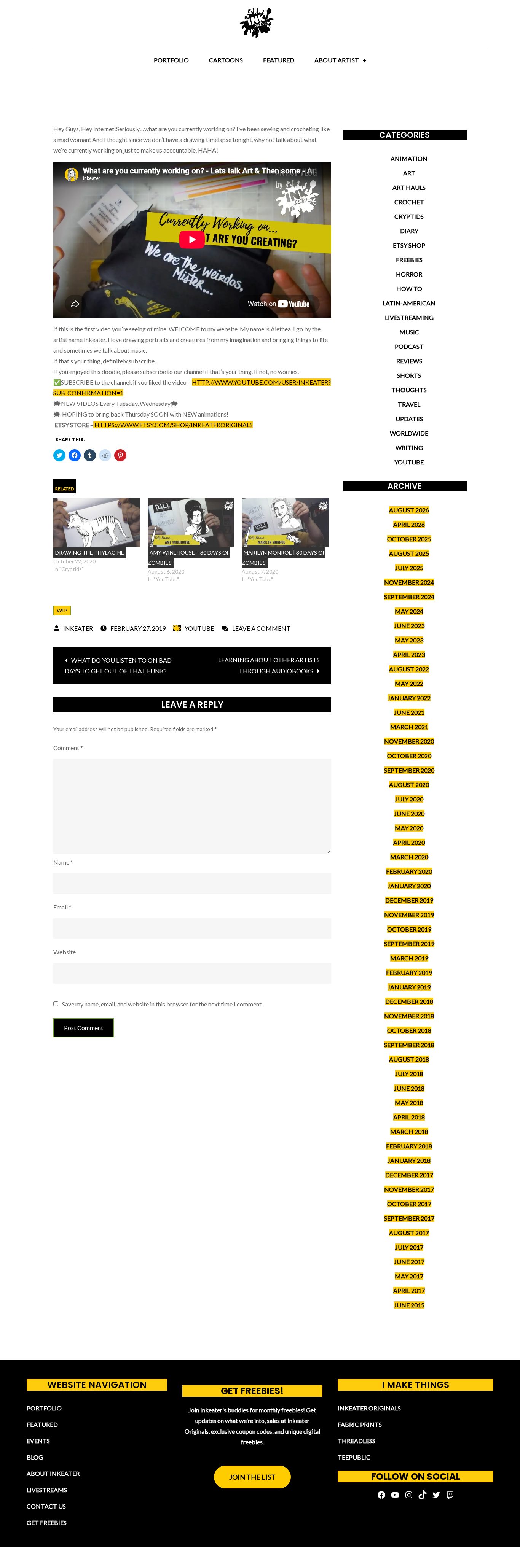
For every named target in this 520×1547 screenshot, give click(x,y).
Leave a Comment (261, 628)
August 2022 (409, 669)
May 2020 (409, 828)
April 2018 (409, 1117)
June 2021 (409, 712)
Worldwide (409, 433)
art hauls (409, 187)
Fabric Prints (360, 1424)
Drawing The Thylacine (89, 552)
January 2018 (409, 1160)
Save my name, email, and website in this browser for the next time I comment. (162, 1004)
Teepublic (354, 1457)
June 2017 (409, 1261)
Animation (409, 158)
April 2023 (409, 654)
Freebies (409, 259)
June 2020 (409, 813)
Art (409, 172)
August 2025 (409, 553)
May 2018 (409, 1102)
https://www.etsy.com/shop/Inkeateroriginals (173, 424)
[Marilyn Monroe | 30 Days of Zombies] (285, 522)
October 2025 (409, 538)
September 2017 (409, 1218)
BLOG (35, 1457)
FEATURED (278, 60)
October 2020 (409, 755)
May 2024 (409, 611)
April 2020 (409, 842)
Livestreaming (409, 317)
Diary (409, 230)
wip (62, 610)
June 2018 (409, 1088)
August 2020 (409, 784)
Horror (409, 274)
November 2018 (409, 1015)
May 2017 (409, 1276)
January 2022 (409, 697)
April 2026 (409, 524)
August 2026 (409, 510)
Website (64, 952)
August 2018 (409, 1059)
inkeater (78, 628)
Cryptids (409, 216)
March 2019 (409, 958)
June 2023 (409, 625)
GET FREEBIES (47, 1522)
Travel (409, 404)
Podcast (409, 346)
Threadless (356, 1440)
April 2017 (409, 1290)
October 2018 (409, 1030)
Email (62, 907)
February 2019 (409, 972)
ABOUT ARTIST (336, 60)
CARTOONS (226, 60)
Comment (68, 747)
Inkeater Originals (369, 1408)
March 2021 (409, 726)
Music (409, 331)
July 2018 (409, 1073)
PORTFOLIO (171, 60)
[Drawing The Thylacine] (96, 522)
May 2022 (409, 683)
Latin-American (409, 303)
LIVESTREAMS (47, 1489)
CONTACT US (46, 1506)
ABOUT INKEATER (53, 1473)
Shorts (409, 375)
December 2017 (409, 1174)
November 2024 (409, 582)
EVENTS (38, 1440)
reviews (409, 360)
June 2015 (409, 1305)
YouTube (199, 628)
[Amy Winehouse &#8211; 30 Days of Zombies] (191, 522)
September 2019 (409, 943)
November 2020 (409, 741)
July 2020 (409, 799)
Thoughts (409, 389)
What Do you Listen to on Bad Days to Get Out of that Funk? (118, 665)
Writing (409, 447)
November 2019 (409, 914)
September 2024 (409, 596)
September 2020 (409, 770)
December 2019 (409, 900)
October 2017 (409, 1203)
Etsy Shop (409, 245)
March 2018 (409, 1131)
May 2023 (409, 640)
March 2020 (409, 856)
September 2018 (409, 1044)
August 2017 (409, 1232)
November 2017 (409, 1189)
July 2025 (409, 567)
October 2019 (409, 929)
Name (63, 862)
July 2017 (409, 1247)
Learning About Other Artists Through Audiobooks (269, 665)
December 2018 (409, 1001)
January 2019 (409, 987)
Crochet (409, 201)
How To (409, 288)
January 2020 (409, 885)
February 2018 (409, 1146)
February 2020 (409, 871)
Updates (409, 418)
